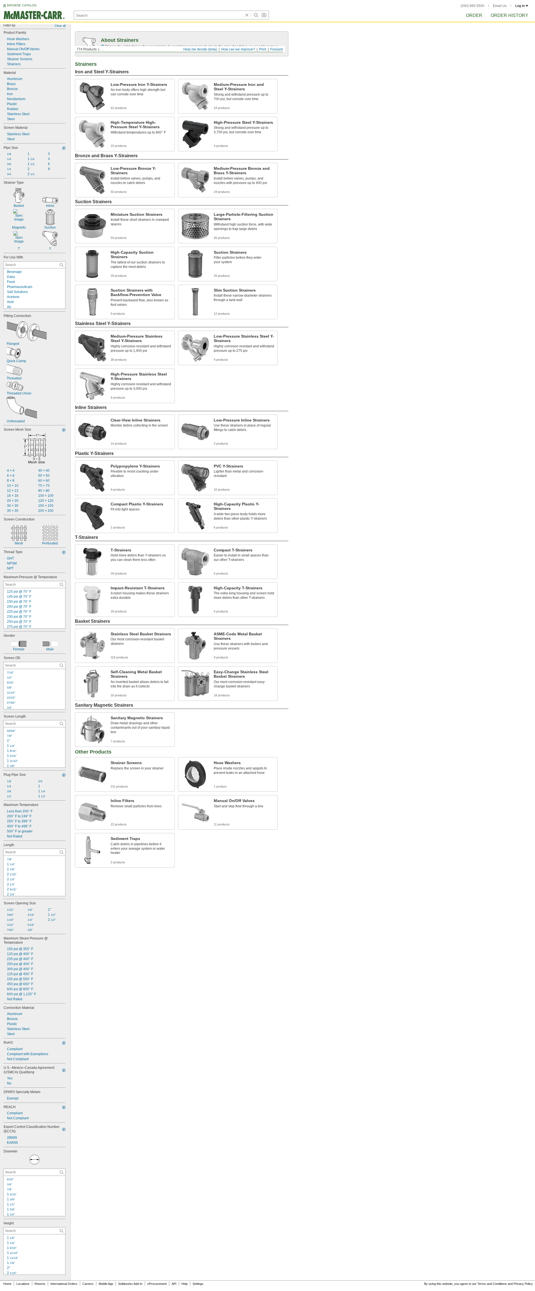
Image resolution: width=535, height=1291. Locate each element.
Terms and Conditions (492, 1283)
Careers (88, 1283)
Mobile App (106, 1283)
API (174, 1283)
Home (7, 1283)
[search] (61, 265)
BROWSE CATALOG (22, 5)
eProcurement (157, 1283)
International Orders (63, 1283)
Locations (23, 1283)
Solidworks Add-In (130, 1283)
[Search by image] (264, 15)
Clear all (60, 25)
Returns (40, 1283)
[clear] (247, 15)
